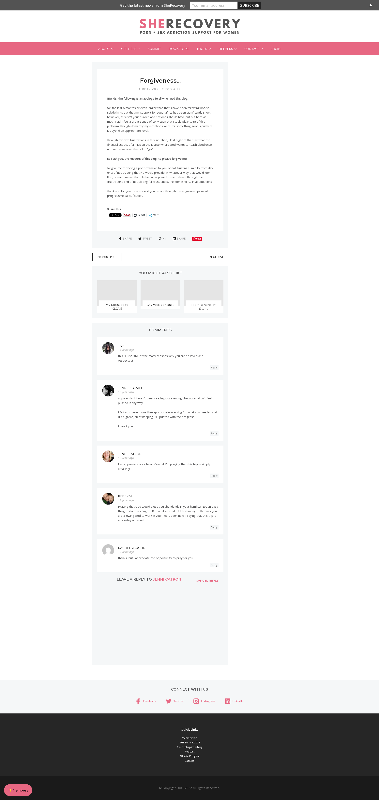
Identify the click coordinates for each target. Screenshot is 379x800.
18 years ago (126, 350)
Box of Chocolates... (166, 89)
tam (121, 346)
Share (127, 238)
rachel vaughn (131, 548)
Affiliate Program (190, 756)
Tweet (147, 238)
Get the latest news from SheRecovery (152, 5)
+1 (164, 238)
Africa (143, 89)
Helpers (226, 49)
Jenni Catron (130, 454)
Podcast (189, 751)
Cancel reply (207, 580)
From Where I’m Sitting (203, 306)
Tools (202, 49)
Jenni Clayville (131, 388)
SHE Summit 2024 (189, 742)
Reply (214, 367)
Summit (154, 49)
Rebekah (125, 496)
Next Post (216, 257)
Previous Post (107, 257)
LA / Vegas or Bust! (160, 305)
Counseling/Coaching (189, 747)
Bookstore (179, 49)
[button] (18, 790)
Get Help (128, 49)
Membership (189, 738)
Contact (251, 49)
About (104, 49)
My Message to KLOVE (117, 306)
